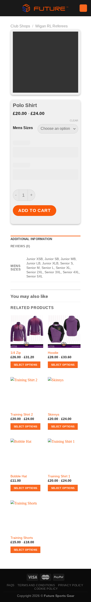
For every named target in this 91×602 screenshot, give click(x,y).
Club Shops (20, 26)
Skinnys (53, 414)
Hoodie (53, 353)
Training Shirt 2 (21, 414)
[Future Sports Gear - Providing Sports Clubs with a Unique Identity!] (45, 8)
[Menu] (6, 8)
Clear (74, 120)
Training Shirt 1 (59, 476)
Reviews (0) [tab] (20, 246)
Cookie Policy (46, 588)
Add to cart (34, 210)
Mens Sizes (23, 128)
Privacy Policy (70, 585)
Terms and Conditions (36, 585)
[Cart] (83, 8)
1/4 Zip (15, 353)
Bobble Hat (18, 476)
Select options (25, 364)
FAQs (10, 585)
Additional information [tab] (31, 239)
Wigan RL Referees (51, 26)
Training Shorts (21, 538)
